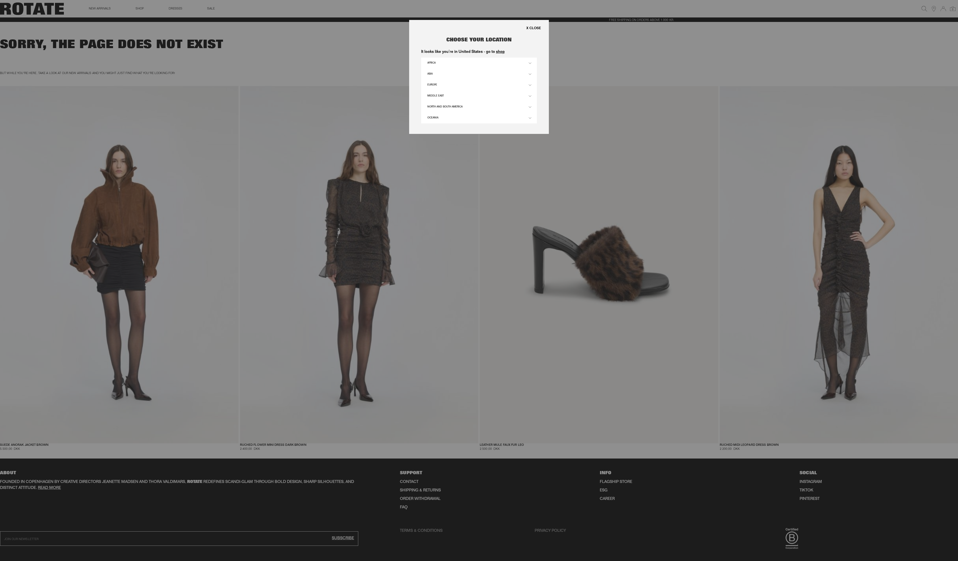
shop (500, 52)
